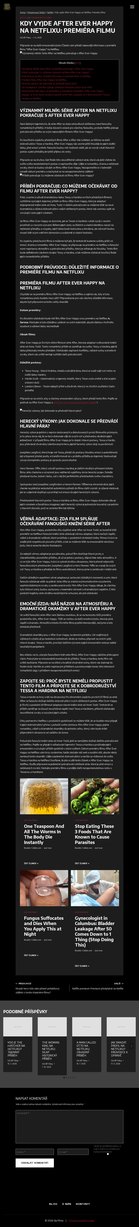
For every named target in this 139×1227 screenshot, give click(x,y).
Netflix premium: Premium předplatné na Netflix (97, 986)
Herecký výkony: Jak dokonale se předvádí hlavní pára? (49, 83)
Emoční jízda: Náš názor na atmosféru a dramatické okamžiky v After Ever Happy (62, 90)
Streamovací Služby (41, 18)
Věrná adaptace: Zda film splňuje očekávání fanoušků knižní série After (57, 87)
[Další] (131, 1046)
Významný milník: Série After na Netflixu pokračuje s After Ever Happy (57, 68)
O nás (66, 1204)
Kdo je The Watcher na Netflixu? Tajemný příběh (16, 1049)
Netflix (24, 18)
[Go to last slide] (7, 1046)
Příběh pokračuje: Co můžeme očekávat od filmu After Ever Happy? (55, 72)
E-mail (63, 1152)
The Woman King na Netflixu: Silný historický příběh (50, 1050)
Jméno (21, 1152)
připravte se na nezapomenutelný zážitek (75, 402)
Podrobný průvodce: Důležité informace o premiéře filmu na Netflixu (56, 76)
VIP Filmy (27, 37)
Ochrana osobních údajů (81, 1220)
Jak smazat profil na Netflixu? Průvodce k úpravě (119, 1049)
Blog (53, 1204)
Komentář (23, 1113)
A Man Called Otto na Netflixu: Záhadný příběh (86, 1049)
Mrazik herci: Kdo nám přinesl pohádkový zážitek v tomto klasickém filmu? (37, 988)
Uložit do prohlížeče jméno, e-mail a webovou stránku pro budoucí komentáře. (108, 1149)
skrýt (77, 63)
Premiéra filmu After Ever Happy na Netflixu (44, 79)
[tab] (64, 1077)
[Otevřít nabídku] (132, 7)
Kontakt (83, 1204)
